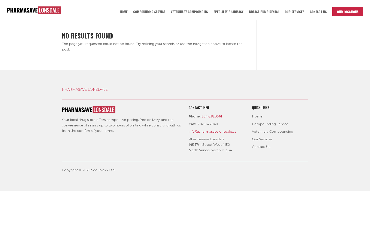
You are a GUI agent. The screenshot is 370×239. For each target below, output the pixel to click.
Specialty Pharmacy (228, 12)
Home (124, 12)
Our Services (294, 12)
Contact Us (261, 147)
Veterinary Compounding (189, 12)
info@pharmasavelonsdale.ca (213, 131)
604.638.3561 (211, 116)
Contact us (318, 12)
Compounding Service (149, 12)
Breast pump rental (264, 12)
